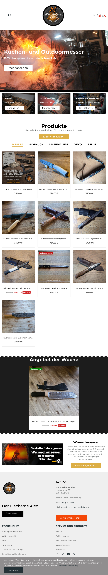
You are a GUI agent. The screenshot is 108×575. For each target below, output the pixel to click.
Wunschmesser (63, 545)
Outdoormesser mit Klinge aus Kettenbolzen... (18, 239)
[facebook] (57, 554)
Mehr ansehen (18, 67)
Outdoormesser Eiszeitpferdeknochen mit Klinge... (54, 239)
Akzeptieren (13, 570)
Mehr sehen (13, 108)
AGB (4, 540)
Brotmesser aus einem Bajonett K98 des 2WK (54, 288)
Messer (17, 144)
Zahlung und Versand (12, 531)
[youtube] (68, 554)
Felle (92, 144)
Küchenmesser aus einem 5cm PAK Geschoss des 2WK (18, 338)
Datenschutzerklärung (12, 549)
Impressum (7, 545)
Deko (78, 144)
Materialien (58, 144)
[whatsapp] (74, 554)
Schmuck (36, 144)
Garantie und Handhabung (14, 554)
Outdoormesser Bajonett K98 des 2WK (90, 239)
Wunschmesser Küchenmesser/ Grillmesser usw (18, 189)
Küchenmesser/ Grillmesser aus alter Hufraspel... (54, 421)
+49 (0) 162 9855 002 (68, 502)
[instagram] (63, 554)
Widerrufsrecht (9, 536)
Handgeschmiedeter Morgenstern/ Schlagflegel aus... (90, 189)
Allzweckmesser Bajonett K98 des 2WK (18, 288)
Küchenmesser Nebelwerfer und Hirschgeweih (54, 189)
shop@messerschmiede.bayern (75, 507)
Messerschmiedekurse (66, 540)
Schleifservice (62, 536)
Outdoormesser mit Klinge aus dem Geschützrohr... (90, 288)
